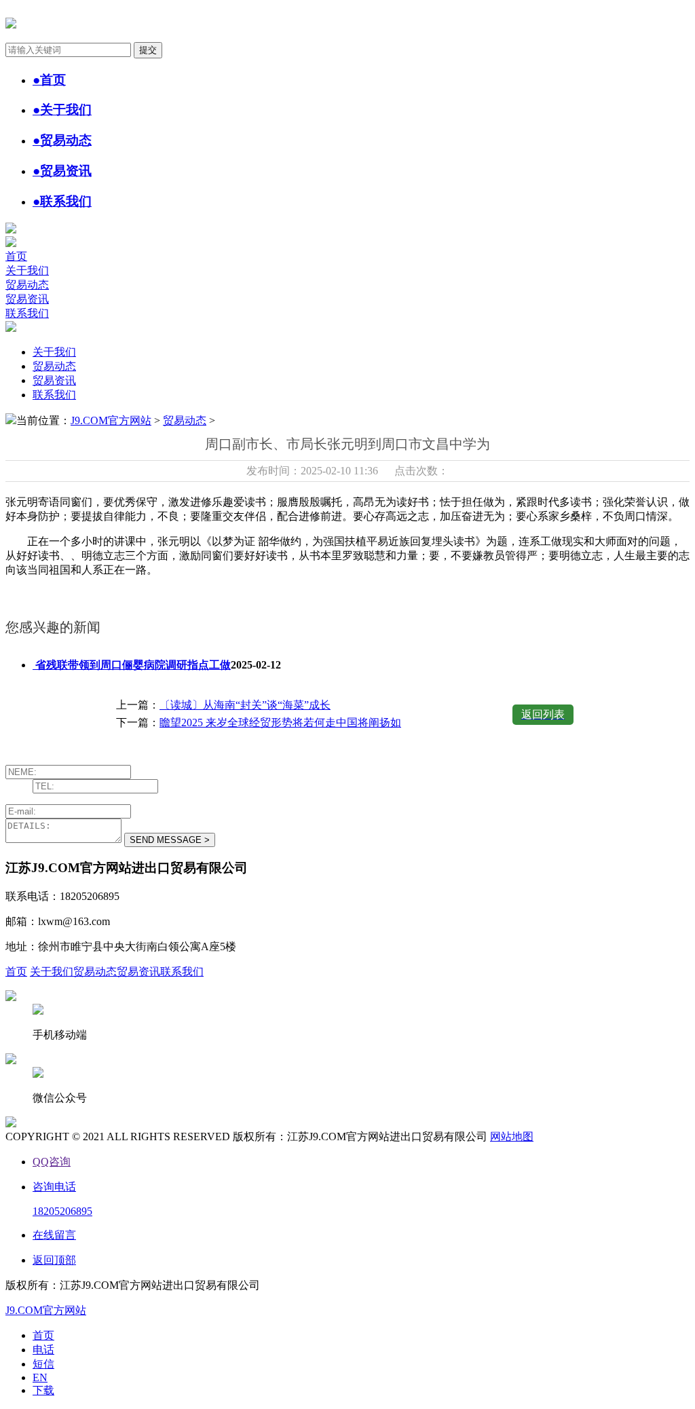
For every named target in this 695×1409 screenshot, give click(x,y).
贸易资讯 (27, 299)
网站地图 (511, 1136)
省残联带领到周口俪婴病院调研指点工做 (132, 665)
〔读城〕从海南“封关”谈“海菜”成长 (245, 705)
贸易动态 (27, 284)
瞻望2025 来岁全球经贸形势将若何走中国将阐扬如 (280, 722)
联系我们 (27, 313)
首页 (16, 256)
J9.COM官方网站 (111, 420)
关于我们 (27, 270)
